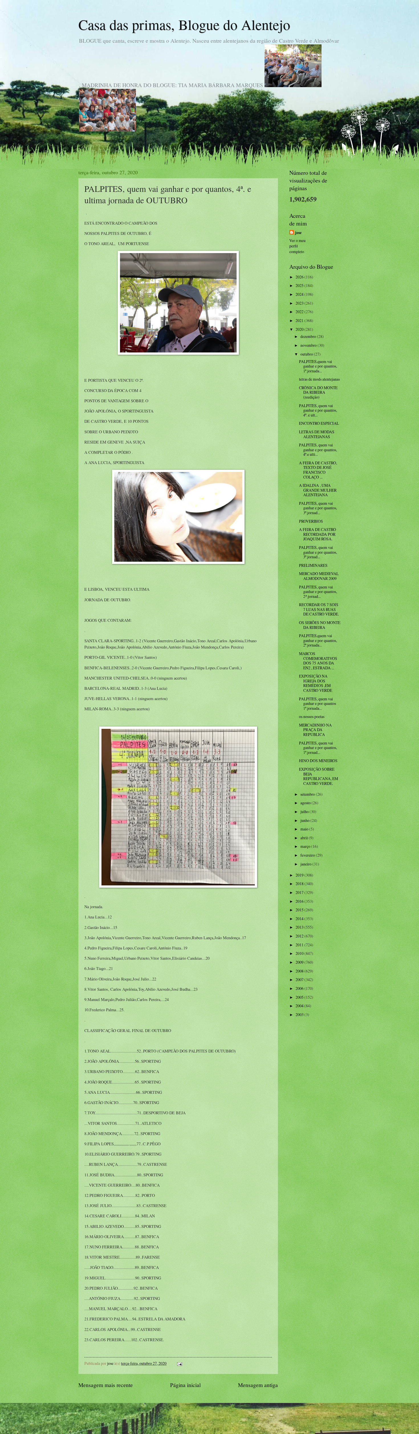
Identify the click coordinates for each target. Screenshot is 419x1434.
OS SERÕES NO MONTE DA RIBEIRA (319, 625)
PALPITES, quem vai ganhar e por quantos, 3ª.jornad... (318, 507)
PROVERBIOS (311, 521)
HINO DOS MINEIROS (318, 760)
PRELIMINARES (313, 565)
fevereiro (308, 855)
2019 (300, 875)
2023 (300, 303)
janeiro (306, 864)
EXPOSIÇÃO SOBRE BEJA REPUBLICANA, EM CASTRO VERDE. (318, 776)
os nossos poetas (311, 716)
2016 (300, 901)
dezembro (308, 336)
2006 (300, 988)
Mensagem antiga (258, 1384)
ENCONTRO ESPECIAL (319, 423)
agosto (306, 802)
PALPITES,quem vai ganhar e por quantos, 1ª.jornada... (318, 366)
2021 (300, 320)
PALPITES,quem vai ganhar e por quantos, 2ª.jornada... (318, 640)
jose (298, 232)
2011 (300, 944)
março (305, 846)
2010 (300, 953)
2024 (300, 294)
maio (304, 829)
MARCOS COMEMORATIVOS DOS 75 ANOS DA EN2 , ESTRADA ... (318, 660)
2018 (300, 883)
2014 (300, 918)
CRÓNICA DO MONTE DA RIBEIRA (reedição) (318, 392)
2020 (300, 329)
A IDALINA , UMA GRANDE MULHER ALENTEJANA (318, 490)
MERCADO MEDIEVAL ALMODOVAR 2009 (319, 576)
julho (305, 811)
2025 (300, 285)
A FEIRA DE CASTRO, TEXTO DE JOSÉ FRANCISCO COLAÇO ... (318, 470)
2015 (300, 909)
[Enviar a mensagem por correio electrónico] (179, 1363)
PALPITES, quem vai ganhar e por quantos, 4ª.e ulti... (318, 449)
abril (304, 837)
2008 (300, 971)
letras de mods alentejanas (319, 379)
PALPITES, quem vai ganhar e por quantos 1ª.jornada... (317, 703)
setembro (308, 794)
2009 (300, 962)
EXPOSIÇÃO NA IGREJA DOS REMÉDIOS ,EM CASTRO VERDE (315, 683)
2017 (300, 892)
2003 (300, 1014)
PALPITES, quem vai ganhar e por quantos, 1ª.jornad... (318, 747)
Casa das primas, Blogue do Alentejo (184, 24)
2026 (300, 277)
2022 (300, 311)
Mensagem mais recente (105, 1384)
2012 (300, 936)
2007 (300, 979)
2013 (300, 927)
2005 (300, 997)
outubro (307, 354)
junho (305, 820)
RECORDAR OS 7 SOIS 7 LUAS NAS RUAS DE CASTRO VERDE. (319, 609)
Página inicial (185, 1384)
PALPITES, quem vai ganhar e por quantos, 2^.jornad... (318, 591)
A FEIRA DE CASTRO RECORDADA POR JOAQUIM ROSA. (317, 534)
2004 (300, 1005)
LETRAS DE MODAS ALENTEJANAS (316, 434)
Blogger (240, 1422)
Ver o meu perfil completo (297, 246)
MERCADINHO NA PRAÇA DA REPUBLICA (315, 729)
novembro (309, 345)
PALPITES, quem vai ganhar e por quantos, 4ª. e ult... (318, 410)
